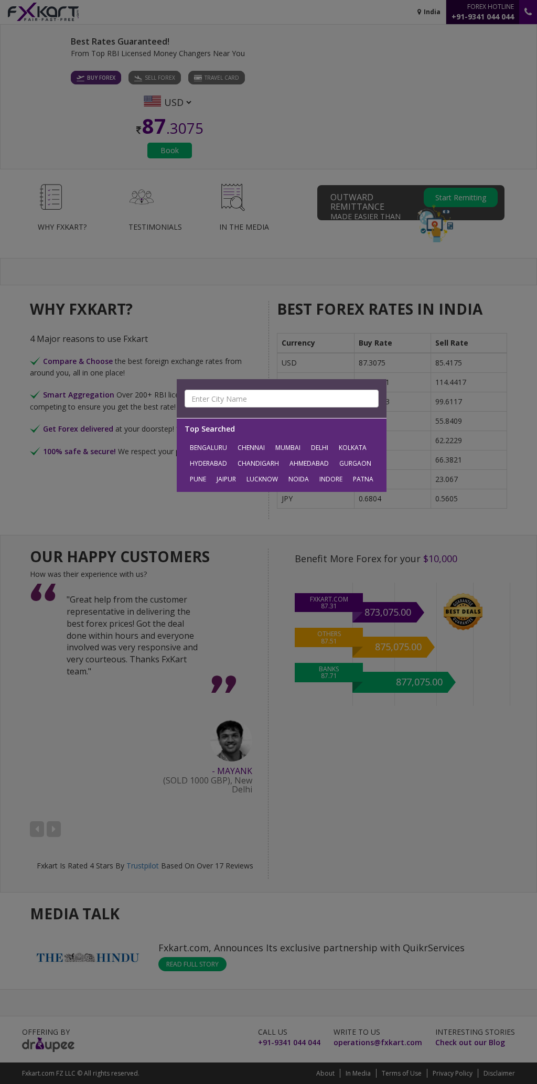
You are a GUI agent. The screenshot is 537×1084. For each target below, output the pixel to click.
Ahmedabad (309, 463)
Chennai (251, 447)
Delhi (319, 447)
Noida (298, 479)
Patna (363, 479)
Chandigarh (258, 463)
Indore (330, 479)
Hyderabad (208, 463)
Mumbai (287, 447)
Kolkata (353, 447)
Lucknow (262, 479)
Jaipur (226, 479)
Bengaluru (208, 447)
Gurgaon (355, 463)
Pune (198, 479)
